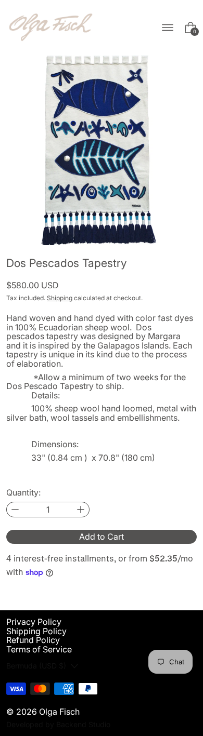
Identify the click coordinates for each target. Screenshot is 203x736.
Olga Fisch (59, 711)
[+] (81, 509)
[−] (14, 509)
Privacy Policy (33, 622)
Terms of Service (39, 649)
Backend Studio (83, 724)
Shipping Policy (36, 631)
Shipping (59, 298)
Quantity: (23, 493)
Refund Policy (33, 640)
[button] (101, 150)
